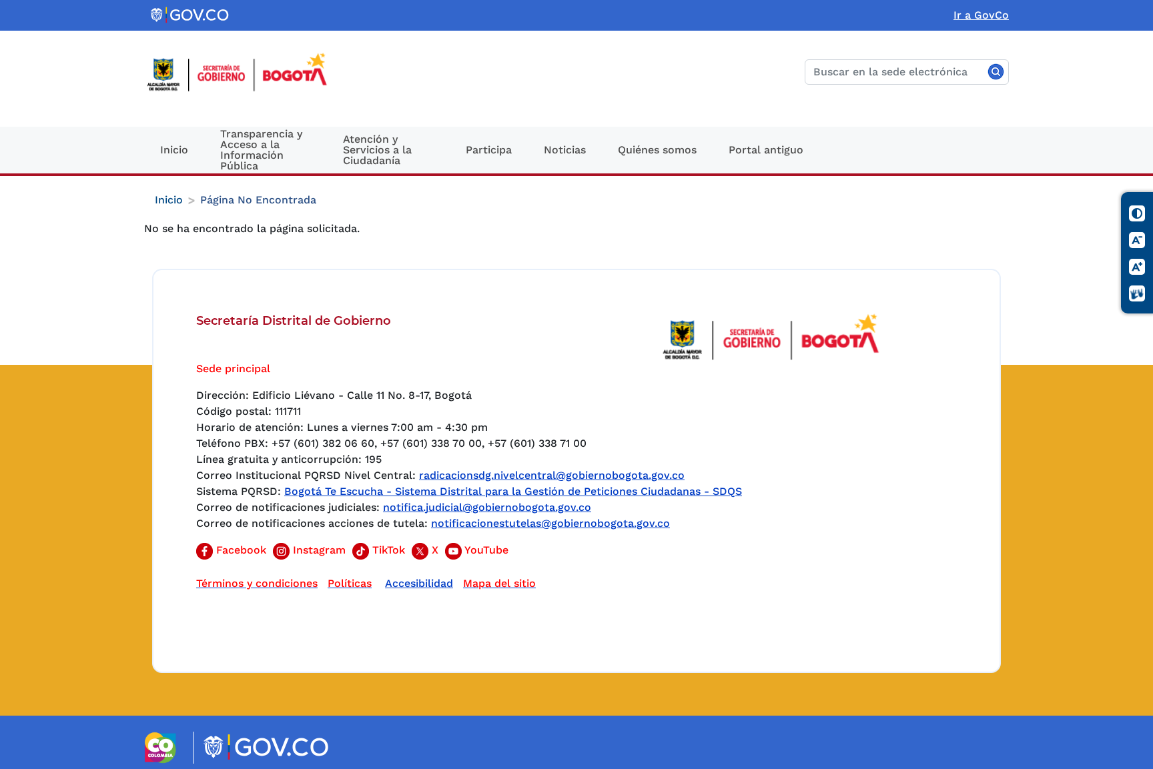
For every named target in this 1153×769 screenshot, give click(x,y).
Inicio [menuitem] (174, 149)
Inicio (169, 199)
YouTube (485, 550)
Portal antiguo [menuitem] (766, 149)
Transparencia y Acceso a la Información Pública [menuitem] (261, 149)
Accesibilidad (419, 583)
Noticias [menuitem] (565, 149)
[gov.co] (190, 15)
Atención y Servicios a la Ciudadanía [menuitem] (377, 150)
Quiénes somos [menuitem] (657, 149)
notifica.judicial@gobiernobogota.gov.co (487, 507)
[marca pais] (165, 748)
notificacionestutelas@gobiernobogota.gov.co (550, 523)
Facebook (239, 550)
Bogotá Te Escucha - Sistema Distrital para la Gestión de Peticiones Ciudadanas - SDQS (513, 491)
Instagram (318, 550)
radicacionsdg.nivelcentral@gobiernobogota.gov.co (552, 475)
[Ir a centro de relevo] (1138, 293)
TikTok (387, 550)
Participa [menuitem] (489, 149)
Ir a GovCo (981, 15)
